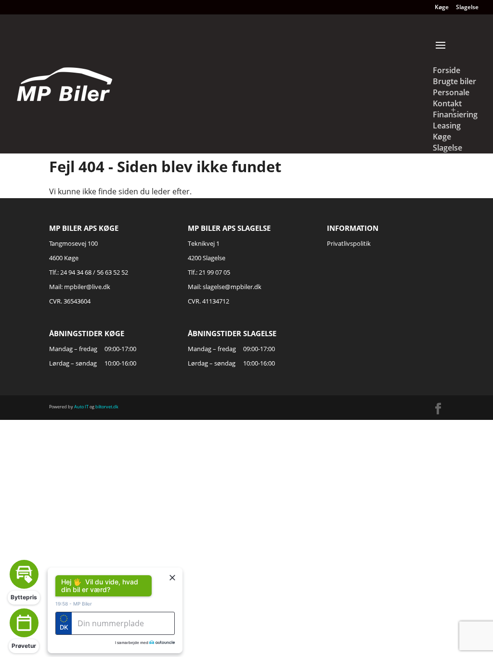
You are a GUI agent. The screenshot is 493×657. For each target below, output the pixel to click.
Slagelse (467, 7)
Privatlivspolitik (349, 243)
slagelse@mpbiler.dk (232, 286)
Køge (442, 7)
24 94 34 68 (75, 272)
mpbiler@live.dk (87, 286)
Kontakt (447, 103)
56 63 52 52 (112, 272)
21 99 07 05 (214, 272)
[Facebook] (438, 409)
